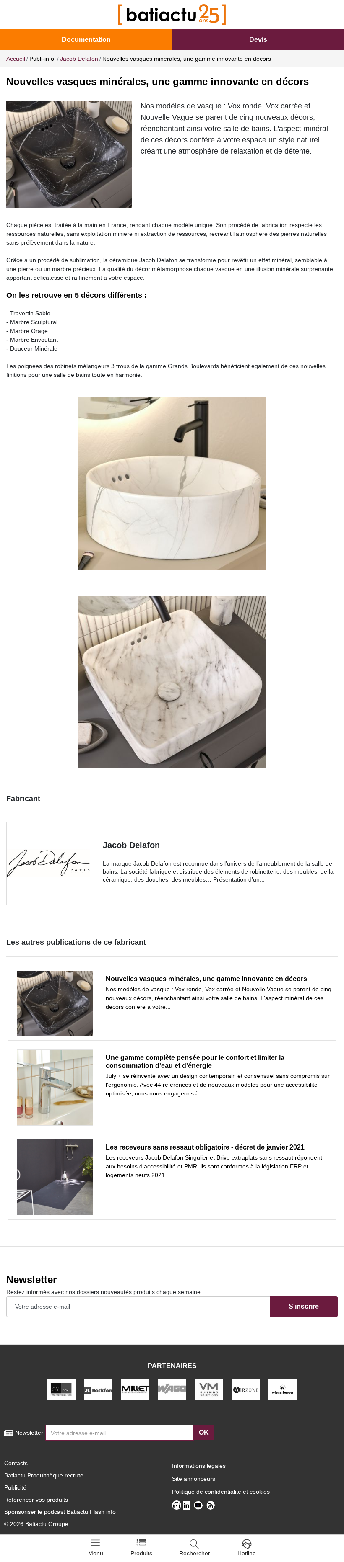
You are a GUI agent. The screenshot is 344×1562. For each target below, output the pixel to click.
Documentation (86, 39)
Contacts (16, 1463)
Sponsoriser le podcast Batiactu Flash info (60, 1511)
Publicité (15, 1487)
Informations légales (199, 1465)
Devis (258, 39)
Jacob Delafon (131, 845)
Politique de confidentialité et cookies (221, 1491)
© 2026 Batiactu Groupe (36, 1524)
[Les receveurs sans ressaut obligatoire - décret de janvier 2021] (55, 1177)
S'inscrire (304, 1306)
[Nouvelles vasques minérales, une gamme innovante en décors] (55, 1003)
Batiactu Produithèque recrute (43, 1475)
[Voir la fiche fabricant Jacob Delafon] (48, 863)
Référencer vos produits (36, 1499)
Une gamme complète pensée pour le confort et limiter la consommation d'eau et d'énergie (195, 1061)
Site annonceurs (193, 1478)
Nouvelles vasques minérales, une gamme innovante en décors (206, 978)
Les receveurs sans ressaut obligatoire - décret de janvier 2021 (205, 1147)
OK (204, 1432)
